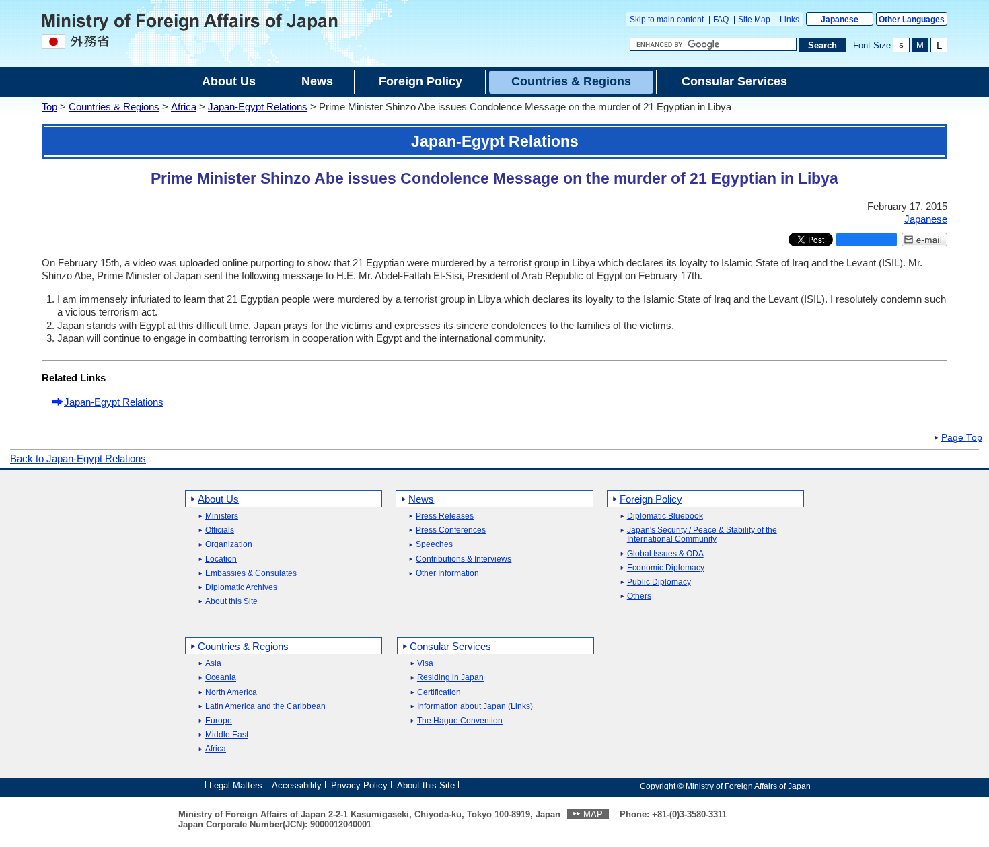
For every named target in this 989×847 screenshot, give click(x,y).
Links (789, 19)
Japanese (839, 19)
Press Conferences (451, 530)
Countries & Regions (114, 106)
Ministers (221, 516)
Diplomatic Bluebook (665, 516)
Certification (439, 692)
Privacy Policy (359, 785)
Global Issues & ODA (665, 554)
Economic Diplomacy (665, 568)
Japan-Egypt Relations (257, 106)
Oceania (220, 677)
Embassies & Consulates (251, 573)
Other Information (447, 573)
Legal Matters (235, 785)
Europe (218, 720)
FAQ (721, 19)
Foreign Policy (651, 499)
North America (231, 692)
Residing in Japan (450, 677)
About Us (218, 499)
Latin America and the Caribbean (265, 706)
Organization (228, 544)
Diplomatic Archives (241, 587)
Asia (213, 663)
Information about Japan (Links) (475, 706)
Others (639, 596)
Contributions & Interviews (463, 559)
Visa (425, 663)
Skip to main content (667, 19)
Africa (183, 106)
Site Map (754, 19)
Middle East (226, 735)
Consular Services (450, 646)
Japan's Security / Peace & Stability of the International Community (702, 535)
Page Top (961, 438)
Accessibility (297, 785)
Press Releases (445, 516)
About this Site (231, 601)
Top (49, 106)
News (421, 499)
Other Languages (912, 19)
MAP (593, 814)
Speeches (434, 544)
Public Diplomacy (659, 582)
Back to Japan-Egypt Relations (78, 458)
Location (221, 559)
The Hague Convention (460, 720)
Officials (219, 530)
